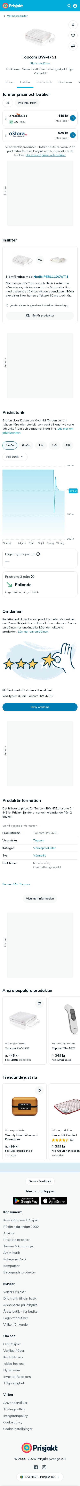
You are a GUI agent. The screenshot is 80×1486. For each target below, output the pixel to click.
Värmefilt (39, 855)
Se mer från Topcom (16, 884)
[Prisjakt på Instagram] (44, 1467)
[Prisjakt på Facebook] (35, 1467)
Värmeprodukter (17, 15)
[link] (40, 284)
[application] (40, 505)
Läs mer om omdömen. (33, 631)
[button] (73, 24)
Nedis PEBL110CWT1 (50, 276)
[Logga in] (75, 5)
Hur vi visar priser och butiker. (46, 155)
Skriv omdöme (40, 63)
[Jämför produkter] (73, 46)
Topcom (38, 840)
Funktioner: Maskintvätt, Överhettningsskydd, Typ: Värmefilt (40, 71)
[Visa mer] (6, 118)
